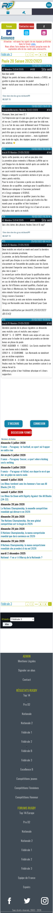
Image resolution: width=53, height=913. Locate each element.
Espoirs (26, 887)
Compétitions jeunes (26, 778)
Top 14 (26, 695)
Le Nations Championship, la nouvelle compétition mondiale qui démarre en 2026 (24, 508)
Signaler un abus (26, 670)
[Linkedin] (44, 32)
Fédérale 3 (6, 54)
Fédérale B (26, 750)
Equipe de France (26, 877)
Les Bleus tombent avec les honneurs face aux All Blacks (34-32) (24, 483)
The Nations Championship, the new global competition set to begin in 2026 (21, 520)
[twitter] (27, 900)
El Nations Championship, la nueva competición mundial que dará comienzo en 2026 (23, 532)
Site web (46, 69)
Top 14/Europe (26, 812)
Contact (27, 679)
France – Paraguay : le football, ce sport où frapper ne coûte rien (25, 446)
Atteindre (6, 619)
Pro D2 (26, 704)
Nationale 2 (27, 723)
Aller (7, 624)
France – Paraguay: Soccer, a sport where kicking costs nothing (24, 458)
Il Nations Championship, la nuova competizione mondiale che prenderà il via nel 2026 (23, 544)
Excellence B (26, 769)
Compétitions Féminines (27, 787)
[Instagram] (26, 32)
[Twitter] (9, 32)
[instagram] (45, 900)
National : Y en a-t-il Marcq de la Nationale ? (21, 555)
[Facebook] (44, 26)
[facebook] (9, 900)
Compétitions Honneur (26, 797)
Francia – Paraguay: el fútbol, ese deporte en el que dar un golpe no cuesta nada (25, 471)
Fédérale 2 (26, 741)
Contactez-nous (26, 26)
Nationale (27, 713)
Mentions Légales (27, 661)
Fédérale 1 (26, 732)
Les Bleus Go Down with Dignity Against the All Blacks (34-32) (26, 495)
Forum (9, 26)
